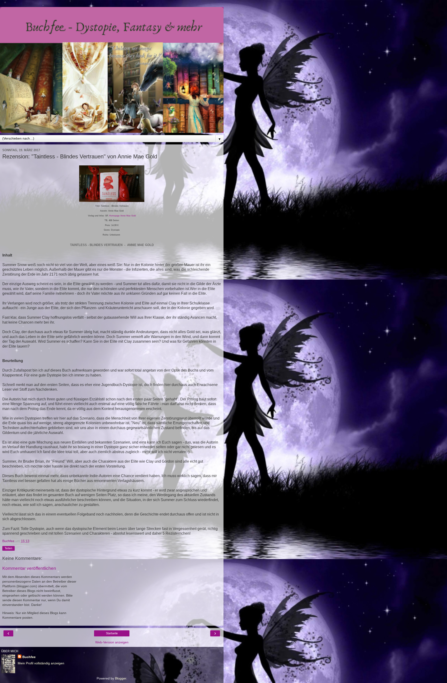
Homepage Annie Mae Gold (122, 216)
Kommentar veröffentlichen (29, 568)
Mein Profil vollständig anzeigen (41, 663)
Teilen (8, 548)
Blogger (120, 678)
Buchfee (29, 657)
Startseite (112, 633)
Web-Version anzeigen (112, 642)
